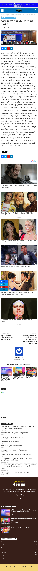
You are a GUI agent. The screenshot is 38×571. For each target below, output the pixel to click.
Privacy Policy (23, 566)
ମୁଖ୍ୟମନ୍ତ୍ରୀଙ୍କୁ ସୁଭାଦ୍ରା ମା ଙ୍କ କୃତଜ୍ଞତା (31, 377)
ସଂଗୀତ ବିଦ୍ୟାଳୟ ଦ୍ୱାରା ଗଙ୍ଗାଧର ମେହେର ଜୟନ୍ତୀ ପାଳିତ (16, 473)
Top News (3, 552)
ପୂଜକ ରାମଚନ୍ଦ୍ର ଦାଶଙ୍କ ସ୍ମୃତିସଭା (10, 441)
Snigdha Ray (5, 27)
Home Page (8, 566)
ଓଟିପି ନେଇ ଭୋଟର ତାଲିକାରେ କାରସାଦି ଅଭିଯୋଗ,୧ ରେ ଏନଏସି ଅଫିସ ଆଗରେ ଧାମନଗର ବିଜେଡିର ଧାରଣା (5, 378)
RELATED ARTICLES (12, 364)
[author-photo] (19, 351)
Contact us (15, 566)
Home (2, 14)
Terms (30, 566)
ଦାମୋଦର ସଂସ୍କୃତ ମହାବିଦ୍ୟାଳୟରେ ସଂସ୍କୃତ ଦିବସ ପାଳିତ (18, 377)
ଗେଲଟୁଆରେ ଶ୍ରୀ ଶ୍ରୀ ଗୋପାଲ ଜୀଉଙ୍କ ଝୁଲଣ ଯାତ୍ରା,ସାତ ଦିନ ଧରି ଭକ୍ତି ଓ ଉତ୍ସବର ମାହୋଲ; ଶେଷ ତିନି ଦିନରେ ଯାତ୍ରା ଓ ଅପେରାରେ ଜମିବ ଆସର (18, 466)
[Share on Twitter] (5, 48)
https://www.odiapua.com (19, 359)
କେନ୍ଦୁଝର (3, 558)
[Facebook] (17, 498)
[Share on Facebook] (2, 48)
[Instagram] (20, 498)
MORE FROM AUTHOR (25, 364)
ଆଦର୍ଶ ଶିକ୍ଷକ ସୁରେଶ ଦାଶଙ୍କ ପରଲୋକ (11, 446)
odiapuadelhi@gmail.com (22, 495)
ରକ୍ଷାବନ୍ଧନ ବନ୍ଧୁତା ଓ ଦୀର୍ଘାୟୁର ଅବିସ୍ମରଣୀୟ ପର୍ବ (14, 450)
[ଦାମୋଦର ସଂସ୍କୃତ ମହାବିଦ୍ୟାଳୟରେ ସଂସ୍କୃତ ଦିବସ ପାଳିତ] (19, 371)
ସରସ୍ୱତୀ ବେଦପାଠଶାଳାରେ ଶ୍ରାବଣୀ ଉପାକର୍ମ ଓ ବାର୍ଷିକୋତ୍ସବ (16, 454)
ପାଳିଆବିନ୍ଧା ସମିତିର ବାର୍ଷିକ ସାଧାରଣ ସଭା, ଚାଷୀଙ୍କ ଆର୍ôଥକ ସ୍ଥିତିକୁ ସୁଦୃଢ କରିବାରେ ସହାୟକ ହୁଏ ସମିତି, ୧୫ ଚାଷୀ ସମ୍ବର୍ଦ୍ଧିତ (29, 339)
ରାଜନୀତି (2, 555)
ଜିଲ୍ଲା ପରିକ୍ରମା (10, 14)
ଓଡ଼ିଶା (2, 544)
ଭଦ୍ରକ (14, 18)
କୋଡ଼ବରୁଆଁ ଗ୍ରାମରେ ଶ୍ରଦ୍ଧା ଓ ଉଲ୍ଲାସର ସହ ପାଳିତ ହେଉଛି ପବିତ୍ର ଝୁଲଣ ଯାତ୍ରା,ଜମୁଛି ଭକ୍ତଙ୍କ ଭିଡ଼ (19, 459)
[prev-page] (18, 384)
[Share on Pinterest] (8, 48)
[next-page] (20, 384)
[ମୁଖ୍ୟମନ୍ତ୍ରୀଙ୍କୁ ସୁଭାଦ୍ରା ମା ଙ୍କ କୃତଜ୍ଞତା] (31, 371)
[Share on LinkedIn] (11, 48)
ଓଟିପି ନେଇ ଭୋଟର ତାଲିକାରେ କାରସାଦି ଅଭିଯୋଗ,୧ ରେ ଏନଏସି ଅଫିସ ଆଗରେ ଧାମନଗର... (23, 510)
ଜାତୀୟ (2, 550)
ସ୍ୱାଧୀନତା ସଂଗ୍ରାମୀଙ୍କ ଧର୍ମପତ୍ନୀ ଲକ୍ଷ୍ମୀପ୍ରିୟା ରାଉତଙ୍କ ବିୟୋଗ (7, 337)
